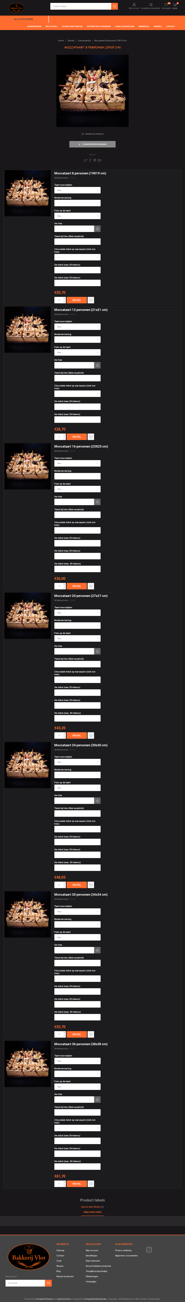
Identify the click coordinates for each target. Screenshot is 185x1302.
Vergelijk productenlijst (150, 8)
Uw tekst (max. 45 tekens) (67, 563)
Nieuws (60, 1266)
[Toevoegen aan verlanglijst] (91, 300)
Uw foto (58, 223)
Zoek (59, 1261)
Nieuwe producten (65, 1276)
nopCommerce (64, 1299)
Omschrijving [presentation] (92, 1212)
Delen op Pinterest (94, 160)
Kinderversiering (62, 197)
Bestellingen (91, 1255)
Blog (59, 1271)
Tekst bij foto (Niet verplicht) (69, 236)
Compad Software (44, 1299)
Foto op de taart (62, 210)
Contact (60, 1255)
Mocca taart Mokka (90, 1207)
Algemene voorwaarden (126, 1255)
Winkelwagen (92, 1276)
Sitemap (60, 1250)
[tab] (92, 1212)
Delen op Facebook (90, 160)
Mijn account (134, 8)
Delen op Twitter (85, 160)
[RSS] (154, 1250)
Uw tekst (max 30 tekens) (67, 277)
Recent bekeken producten (98, 1266)
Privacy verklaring (123, 1250)
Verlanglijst (91, 1281)
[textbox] (80, 6)
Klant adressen (93, 1261)
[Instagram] (148, 1250)
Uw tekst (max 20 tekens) (67, 264)
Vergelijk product (94, 134)
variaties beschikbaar (94, 144)
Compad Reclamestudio (95, 1299)
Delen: (92, 154)
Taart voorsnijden (63, 185)
